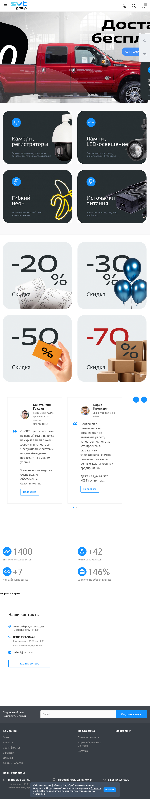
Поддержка (86, 730)
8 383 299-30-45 (24, 637)
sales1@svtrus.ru (23, 652)
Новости (8, 742)
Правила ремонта (88, 737)
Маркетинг (123, 730)
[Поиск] (134, 6)
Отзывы (8, 757)
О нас (6, 737)
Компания (10, 730)
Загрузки (83, 750)
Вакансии (8, 752)
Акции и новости (13, 763)
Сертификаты (11, 747)
